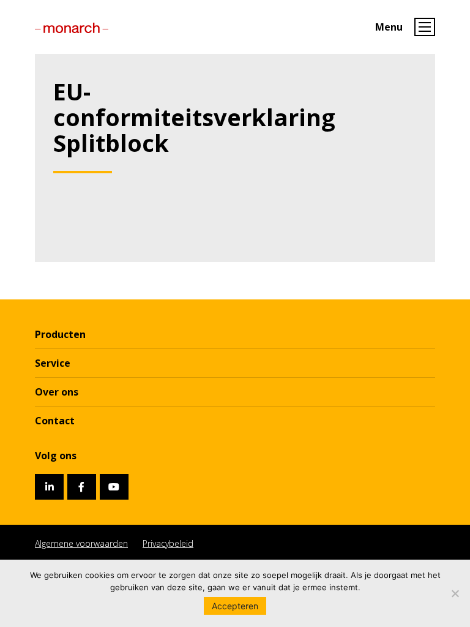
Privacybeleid (168, 543)
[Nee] (455, 593)
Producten (60, 334)
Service (52, 363)
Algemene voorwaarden (81, 543)
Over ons (56, 392)
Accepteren (235, 606)
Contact (55, 420)
